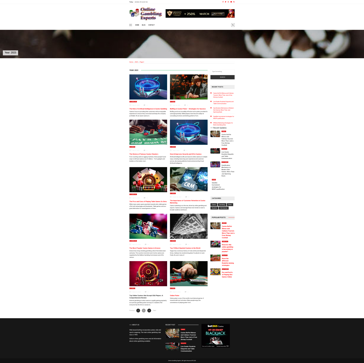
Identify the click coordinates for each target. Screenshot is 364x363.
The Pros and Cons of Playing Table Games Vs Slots (148, 201)
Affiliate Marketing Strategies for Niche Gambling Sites (223, 124)
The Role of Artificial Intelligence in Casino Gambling (148, 109)
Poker (173, 101)
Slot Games (225, 162)
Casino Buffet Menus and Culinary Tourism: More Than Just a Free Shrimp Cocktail (223, 95)
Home (137, 25)
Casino (133, 146)
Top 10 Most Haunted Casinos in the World (185, 248)
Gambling (133, 101)
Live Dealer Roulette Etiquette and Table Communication (223, 102)
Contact (151, 25)
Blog (143, 25)
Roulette (224, 148)
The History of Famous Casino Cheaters (143, 154)
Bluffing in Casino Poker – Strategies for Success (188, 109)
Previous (132, 310)
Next (154, 310)
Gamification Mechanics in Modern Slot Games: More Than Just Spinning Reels (223, 110)
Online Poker (174, 295)
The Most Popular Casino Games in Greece (144, 248)
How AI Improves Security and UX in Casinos (186, 154)
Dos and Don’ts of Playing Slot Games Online (227, 274)
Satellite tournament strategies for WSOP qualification (223, 117)
